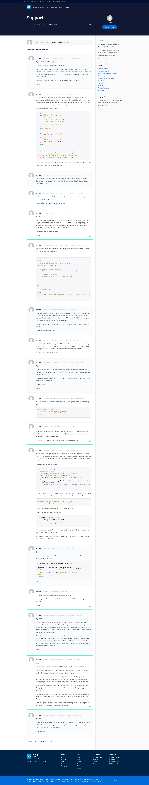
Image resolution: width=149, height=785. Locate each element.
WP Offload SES (113, 764)
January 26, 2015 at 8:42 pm (44, 428)
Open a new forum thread (106, 59)
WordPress (96, 759)
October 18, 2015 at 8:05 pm (77, 362)
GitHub (95, 761)
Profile (36, 42)
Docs (78, 757)
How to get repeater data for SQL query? (59, 245)
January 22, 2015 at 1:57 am (73, 450)
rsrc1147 (38, 58)
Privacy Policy (57, 781)
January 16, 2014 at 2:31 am (76, 591)
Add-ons (54, 7)
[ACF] (48, 1)
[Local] (41, 1)
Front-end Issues (103, 71)
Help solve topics (103, 109)
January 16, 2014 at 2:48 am (67, 548)
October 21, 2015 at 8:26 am (76, 193)
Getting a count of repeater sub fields (58, 398)
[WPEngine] (24, 1)
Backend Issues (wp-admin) (107, 73)
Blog (60, 7)
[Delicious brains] (64, 1)
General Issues (103, 69)
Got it (115, 780)
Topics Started (44, 42)
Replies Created (56, 42)
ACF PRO (101, 81)
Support (67, 7)
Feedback (101, 90)
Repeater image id (54, 548)
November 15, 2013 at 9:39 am (74, 659)
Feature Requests (103, 88)
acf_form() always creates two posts (58, 175)
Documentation (38, 7)
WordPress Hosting (114, 757)
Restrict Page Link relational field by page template (62, 426)
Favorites (66, 42)
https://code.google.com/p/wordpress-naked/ (50, 203)
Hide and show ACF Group (55, 340)
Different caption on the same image (59, 591)
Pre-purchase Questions (106, 78)
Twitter (95, 764)
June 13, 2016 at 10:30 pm (73, 94)
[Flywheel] (34, 1)
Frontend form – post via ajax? (56, 94)
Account (63, 764)
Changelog (64, 766)
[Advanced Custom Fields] (28, 7)
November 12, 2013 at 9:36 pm (74, 715)
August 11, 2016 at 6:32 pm (74, 58)
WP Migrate (112, 759)
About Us (63, 759)
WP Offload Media (114, 761)
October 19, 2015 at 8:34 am (79, 245)
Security (79, 768)
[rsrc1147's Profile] (29, 42)
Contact (79, 764)
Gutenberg (101, 76)
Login (114, 27)
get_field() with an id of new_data (57, 58)
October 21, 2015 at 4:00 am (77, 213)
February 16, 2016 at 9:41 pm (77, 175)
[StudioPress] (56, 1)
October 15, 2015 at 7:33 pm (77, 398)
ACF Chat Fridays (98, 757)
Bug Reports (102, 86)
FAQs (78, 759)
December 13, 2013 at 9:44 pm (74, 615)
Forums (79, 761)
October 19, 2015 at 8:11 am (76, 309)
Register (106, 27)
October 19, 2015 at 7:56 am (72, 340)
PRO (47, 7)
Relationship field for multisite (57, 615)
